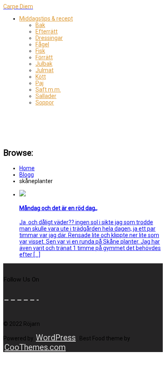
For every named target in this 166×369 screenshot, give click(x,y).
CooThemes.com (35, 347)
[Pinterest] (26, 296)
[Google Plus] (32, 296)
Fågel (42, 44)
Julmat (44, 70)
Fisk (40, 51)
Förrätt (44, 57)
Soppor (44, 102)
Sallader (45, 96)
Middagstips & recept (46, 18)
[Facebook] (6, 296)
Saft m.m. (48, 89)
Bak (40, 25)
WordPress (56, 337)
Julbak (43, 63)
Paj (39, 83)
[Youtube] (19, 296)
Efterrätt (46, 31)
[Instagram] (37, 296)
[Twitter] (13, 296)
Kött (40, 76)
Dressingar (49, 38)
